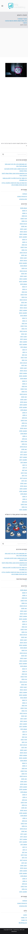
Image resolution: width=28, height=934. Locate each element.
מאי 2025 (24, 244)
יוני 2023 (24, 289)
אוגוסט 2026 (23, 208)
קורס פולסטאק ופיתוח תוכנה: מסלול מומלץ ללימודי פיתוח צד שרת (14, 174)
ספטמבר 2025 (23, 237)
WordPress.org (23, 922)
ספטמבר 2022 (23, 313)
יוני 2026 (24, 213)
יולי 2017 (24, 465)
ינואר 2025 (24, 255)
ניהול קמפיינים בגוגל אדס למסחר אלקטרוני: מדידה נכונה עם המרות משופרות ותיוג (14, 184)
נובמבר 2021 (23, 339)
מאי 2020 (24, 386)
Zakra (20, 929)
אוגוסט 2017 (23, 462)
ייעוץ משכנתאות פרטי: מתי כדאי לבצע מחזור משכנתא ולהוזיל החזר (16, 165)
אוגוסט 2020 (23, 378)
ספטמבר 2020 (23, 376)
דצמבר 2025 (23, 229)
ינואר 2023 (24, 302)
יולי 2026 (24, 210)
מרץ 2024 (24, 268)
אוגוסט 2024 (23, 265)
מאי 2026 (24, 216)
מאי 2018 (24, 439)
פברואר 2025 (23, 252)
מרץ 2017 (24, 475)
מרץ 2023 (24, 297)
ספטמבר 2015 (23, 509)
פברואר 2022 (23, 331)
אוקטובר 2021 (23, 341)
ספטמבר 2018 (23, 431)
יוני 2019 (24, 415)
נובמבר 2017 (23, 454)
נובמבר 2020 (23, 370)
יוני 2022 (24, 321)
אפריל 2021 (24, 357)
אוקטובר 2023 (23, 279)
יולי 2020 (24, 381)
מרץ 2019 (24, 423)
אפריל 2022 (24, 326)
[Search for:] (14, 154)
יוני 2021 (24, 352)
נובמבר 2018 (23, 428)
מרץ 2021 (24, 360)
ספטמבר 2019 (23, 407)
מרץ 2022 (24, 328)
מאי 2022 (24, 323)
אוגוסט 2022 (23, 315)
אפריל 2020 (24, 389)
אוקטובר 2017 (23, 457)
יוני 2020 (24, 383)
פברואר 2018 (23, 446)
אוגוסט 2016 (23, 494)
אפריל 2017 (24, 473)
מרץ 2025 (24, 250)
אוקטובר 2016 (23, 488)
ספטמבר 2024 (23, 263)
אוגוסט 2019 (23, 410)
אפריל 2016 (24, 504)
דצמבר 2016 (23, 483)
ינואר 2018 (24, 449)
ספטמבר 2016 (23, 491)
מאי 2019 (24, 418)
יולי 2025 (24, 239)
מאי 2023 (24, 292)
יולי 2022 (24, 318)
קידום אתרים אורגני (22, 196)
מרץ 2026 (24, 221)
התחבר (25, 915)
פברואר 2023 (23, 299)
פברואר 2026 (23, 223)
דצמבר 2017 (23, 452)
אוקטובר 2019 (23, 404)
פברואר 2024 (23, 271)
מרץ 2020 (24, 391)
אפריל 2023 (24, 294)
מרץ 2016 (24, 507)
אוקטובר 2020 (23, 373)
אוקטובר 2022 (23, 310)
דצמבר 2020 (23, 368)
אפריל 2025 (24, 247)
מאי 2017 (24, 470)
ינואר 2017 (24, 480)
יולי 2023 (24, 286)
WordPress (14, 931)
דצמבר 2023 (23, 276)
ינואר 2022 (24, 334)
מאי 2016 (24, 501)
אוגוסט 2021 (23, 347)
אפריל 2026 (24, 218)
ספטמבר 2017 (23, 460)
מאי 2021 (24, 355)
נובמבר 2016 (23, 486)
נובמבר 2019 (23, 402)
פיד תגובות (24, 920)
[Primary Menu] (2, 6)
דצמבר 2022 (23, 305)
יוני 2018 (24, 436)
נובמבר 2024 (23, 260)
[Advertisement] (14, 43)
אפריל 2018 (24, 441)
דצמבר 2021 (23, 336)
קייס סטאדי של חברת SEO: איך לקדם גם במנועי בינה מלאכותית (15, 179)
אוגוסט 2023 (23, 284)
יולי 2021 (24, 349)
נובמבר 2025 (23, 231)
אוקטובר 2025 (23, 234)
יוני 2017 (25, 467)
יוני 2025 (24, 242)
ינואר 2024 (24, 273)
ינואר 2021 (24, 365)
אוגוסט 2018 (23, 433)
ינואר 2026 (24, 226)
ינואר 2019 (24, 425)
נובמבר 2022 (23, 307)
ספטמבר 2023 (23, 281)
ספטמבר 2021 (23, 344)
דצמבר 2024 (23, 258)
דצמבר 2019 (23, 399)
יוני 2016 (24, 499)
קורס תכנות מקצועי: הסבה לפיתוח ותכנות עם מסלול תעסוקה (15, 170)
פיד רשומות (24, 917)
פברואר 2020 (23, 394)
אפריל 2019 (24, 420)
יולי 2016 (24, 496)
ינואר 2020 (24, 397)
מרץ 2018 (24, 444)
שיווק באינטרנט (23, 199)
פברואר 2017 (23, 478)
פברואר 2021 (23, 363)
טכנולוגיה (24, 194)
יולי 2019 (24, 412)
